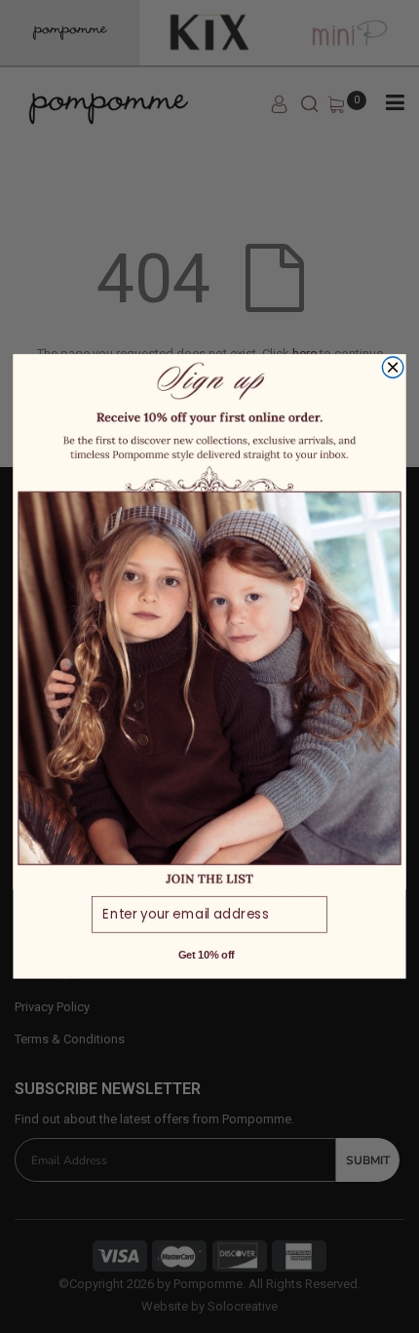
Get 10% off (206, 955)
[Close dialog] (392, 367)
